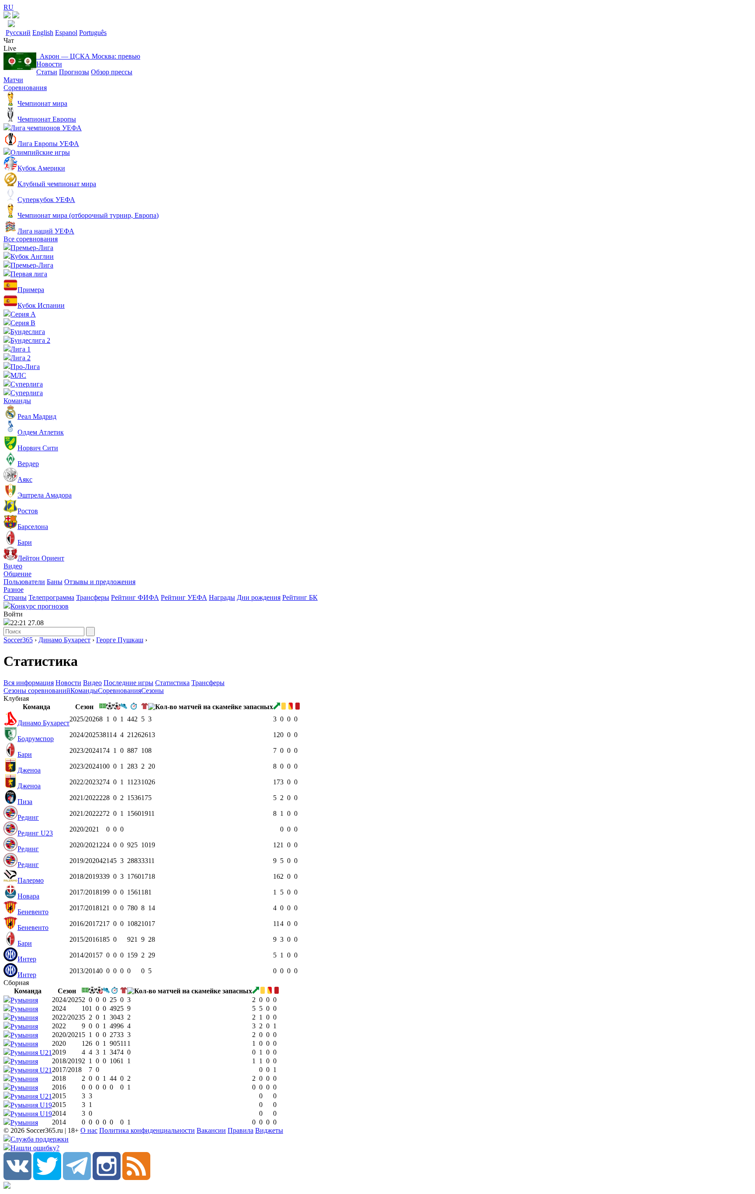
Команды (17, 400)
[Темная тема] (6, 16)
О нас (88, 1130)
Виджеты (269, 1130)
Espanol (66, 32)
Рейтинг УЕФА (184, 597)
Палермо (30, 880)
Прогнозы (74, 72)
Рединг (28, 817)
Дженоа (29, 770)
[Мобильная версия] (15, 16)
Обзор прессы (111, 72)
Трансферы (92, 597)
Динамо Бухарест (64, 640)
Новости (49, 64)
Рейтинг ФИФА (135, 597)
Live (9, 48)
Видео (12, 566)
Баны (54, 581)
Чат (8, 40)
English (42, 32)
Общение (17, 574)
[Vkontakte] (17, 1177)
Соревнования (25, 87)
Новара (28, 896)
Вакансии (211, 1130)
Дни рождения (259, 597)
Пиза (24, 801)
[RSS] (136, 1177)
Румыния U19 (31, 1105)
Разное (13, 589)
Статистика (172, 682)
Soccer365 (18, 640)
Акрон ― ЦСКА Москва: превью (88, 56)
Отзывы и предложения (99, 581)
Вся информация (28, 682)
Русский (18, 32)
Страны (15, 597)
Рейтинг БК (300, 597)
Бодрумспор (35, 738)
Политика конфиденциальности (147, 1130)
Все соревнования (30, 239)
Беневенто (32, 912)
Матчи (13, 80)
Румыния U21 (31, 1052)
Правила (240, 1130)
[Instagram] (107, 1177)
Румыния (24, 1000)
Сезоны (152, 690)
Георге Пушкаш (119, 640)
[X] (47, 1177)
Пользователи (24, 581)
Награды (222, 597)
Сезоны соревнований (36, 690)
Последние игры (128, 682)
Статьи (46, 72)
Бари (24, 754)
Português (93, 32)
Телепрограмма (51, 597)
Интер (26, 959)
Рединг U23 (35, 833)
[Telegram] (77, 1177)
